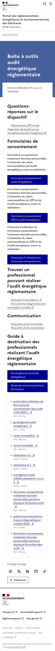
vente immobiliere (24, 435)
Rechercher (45, 4)
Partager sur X (19, 571)
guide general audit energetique (24, 424)
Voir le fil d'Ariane (10, 34)
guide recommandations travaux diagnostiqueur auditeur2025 (27, 519)
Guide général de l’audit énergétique (25, 375)
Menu (51, 4)
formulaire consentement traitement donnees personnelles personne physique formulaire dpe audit (28, 541)
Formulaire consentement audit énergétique (26, 180)
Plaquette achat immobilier (27, 324)
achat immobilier (23, 445)
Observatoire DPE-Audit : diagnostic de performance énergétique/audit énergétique (25, 129)
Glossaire (19, 628)
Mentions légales (33, 628)
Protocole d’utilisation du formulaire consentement (26, 259)
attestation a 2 (22, 455)
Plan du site (7, 628)
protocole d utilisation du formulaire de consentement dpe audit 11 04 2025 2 (28, 406)
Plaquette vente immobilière (27, 328)
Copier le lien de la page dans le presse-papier (45, 571)
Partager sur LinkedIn (27, 571)
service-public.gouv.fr (31, 612)
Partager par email (36, 571)
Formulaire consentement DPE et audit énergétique (26, 218)
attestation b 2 (22, 465)
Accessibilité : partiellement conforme (19, 632)
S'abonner (20, 580)
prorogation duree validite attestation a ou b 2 (28, 478)
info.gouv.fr (8, 612)
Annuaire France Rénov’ (25, 300)
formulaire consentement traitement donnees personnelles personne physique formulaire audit (28, 499)
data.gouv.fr (32, 618)
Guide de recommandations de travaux (27, 387)
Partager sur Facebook (10, 571)
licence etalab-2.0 (14, 647)
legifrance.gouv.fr (11, 618)
